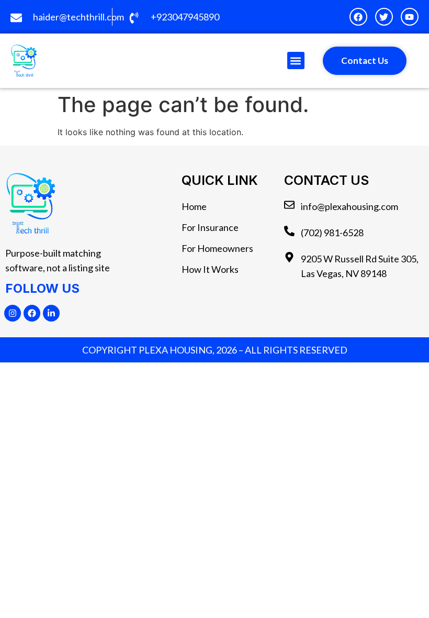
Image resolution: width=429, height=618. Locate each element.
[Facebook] (32, 313)
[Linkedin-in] (51, 313)
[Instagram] (12, 313)
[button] (295, 60)
